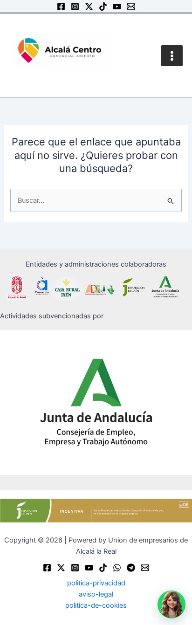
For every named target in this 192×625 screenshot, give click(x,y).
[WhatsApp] (117, 567)
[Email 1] (131, 6)
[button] (171, 604)
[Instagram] (75, 6)
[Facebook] (61, 6)
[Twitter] (61, 567)
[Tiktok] (103, 567)
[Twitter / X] (89, 6)
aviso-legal (96, 594)
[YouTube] (117, 6)
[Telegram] (131, 567)
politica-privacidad (96, 583)
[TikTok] (103, 6)
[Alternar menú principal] (172, 56)
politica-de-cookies (96, 605)
